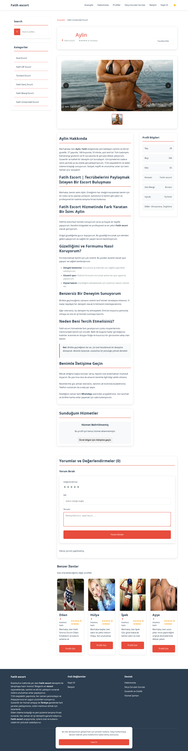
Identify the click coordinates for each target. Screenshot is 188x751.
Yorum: (66, 509)
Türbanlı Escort (23, 75)
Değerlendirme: (70, 482)
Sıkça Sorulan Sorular (135, 5)
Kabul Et (94, 742)
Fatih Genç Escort (24, 84)
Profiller (117, 5)
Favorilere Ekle (163, 41)
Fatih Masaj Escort (25, 93)
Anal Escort (21, 58)
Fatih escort (20, 5)
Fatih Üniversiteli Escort (27, 102)
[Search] (17, 32)
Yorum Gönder (117, 534)
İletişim (153, 5)
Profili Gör (70, 648)
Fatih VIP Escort (23, 66)
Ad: (65, 495)
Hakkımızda (103, 5)
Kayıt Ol (164, 5)
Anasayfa (88, 5)
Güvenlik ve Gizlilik (133, 691)
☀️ (174, 5)
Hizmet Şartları (131, 695)
